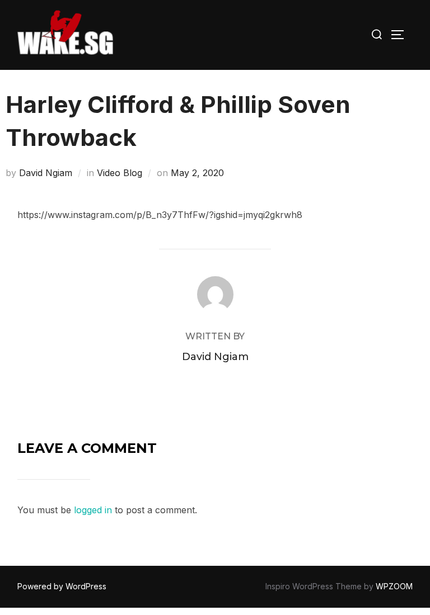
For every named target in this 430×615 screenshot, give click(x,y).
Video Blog (119, 172)
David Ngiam (45, 172)
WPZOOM (394, 586)
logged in (93, 509)
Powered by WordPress (61, 586)
